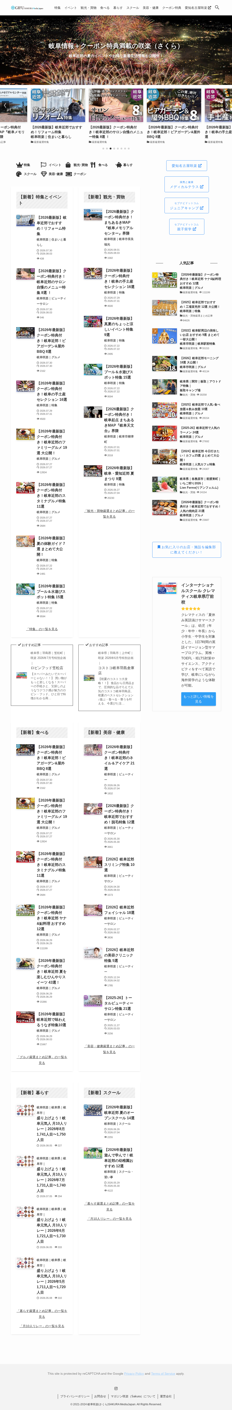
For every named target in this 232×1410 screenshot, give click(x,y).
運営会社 (166, 1396)
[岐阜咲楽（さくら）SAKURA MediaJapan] (27, 8)
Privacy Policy (134, 1373)
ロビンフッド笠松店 (48, 660)
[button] (217, 7)
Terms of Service (163, 1373)
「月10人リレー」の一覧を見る (41, 1326)
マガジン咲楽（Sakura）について (133, 1396)
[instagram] (116, 1388)
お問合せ (100, 1396)
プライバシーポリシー (75, 1396)
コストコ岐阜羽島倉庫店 (116, 663)
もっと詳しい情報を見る (198, 699)
